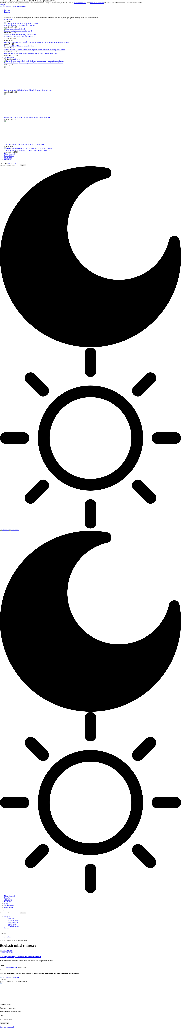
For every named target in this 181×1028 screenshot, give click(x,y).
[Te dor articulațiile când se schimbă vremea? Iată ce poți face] (21, 143)
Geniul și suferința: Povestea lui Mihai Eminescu (20, 957)
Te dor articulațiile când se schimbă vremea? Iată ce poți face (24, 144)
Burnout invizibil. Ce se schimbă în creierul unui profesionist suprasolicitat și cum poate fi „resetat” (36, 42)
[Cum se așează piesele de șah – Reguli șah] (14, 29)
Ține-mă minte (7, 1019)
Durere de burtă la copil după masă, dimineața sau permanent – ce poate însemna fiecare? (33, 63)
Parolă (2, 1015)
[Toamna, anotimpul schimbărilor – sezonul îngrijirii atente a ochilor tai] (28, 148)
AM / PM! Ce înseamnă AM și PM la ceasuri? (19, 36)
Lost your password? (7, 1027)
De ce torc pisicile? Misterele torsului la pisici (19, 46)
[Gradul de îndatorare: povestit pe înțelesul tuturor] (21, 23)
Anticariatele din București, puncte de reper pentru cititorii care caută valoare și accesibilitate (34, 50)
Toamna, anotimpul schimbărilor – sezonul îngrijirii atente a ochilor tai (27, 150)
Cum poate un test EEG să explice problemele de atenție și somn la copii (28, 90)
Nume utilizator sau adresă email (10, 1012)
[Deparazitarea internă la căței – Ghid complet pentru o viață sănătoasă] (21, 115)
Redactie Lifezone (11, 967)
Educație (7, 12)
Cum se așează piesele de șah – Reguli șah (18, 31)
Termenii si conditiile (97, 3)
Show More (12, 163)
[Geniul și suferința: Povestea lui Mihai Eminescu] (6, 951)
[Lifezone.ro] (14, 6)
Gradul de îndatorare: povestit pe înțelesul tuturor (20, 25)
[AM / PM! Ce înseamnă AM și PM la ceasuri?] (20, 34)
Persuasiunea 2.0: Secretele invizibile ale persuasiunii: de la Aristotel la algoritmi (30, 53)
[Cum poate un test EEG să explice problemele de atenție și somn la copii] (21, 88)
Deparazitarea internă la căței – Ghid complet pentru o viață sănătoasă (27, 117)
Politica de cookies (80, 3)
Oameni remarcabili (6, 952)
